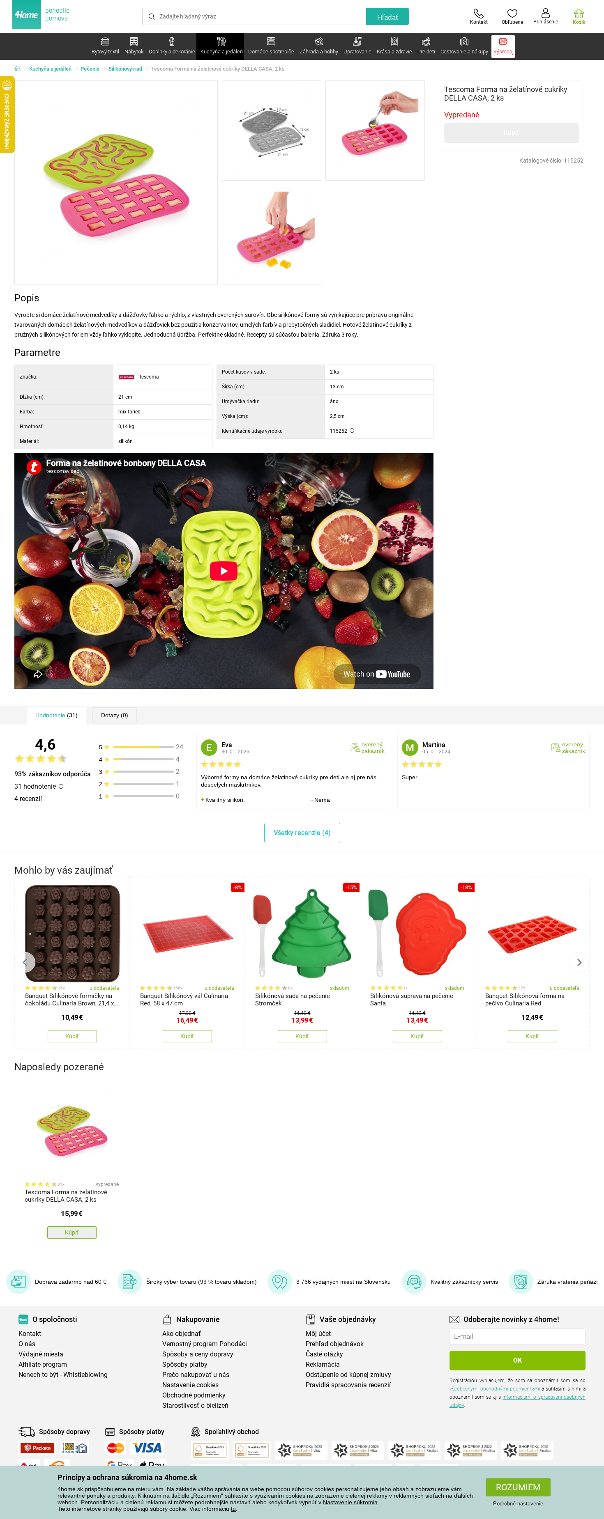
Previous (25, 962)
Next (579, 962)
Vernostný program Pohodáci (204, 1344)
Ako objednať (181, 1334)
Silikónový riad (125, 69)
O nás (26, 1344)
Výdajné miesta (40, 1354)
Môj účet (318, 1334)
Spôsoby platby (184, 1364)
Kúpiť (511, 132)
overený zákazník (373, 747)
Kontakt (29, 1334)
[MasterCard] (115, 1448)
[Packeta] (37, 1448)
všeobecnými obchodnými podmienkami (495, 1389)
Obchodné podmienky (194, 1395)
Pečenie (90, 69)
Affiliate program (42, 1364)
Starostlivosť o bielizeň (195, 1405)
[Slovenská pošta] (74, 1448)
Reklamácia (323, 1364)
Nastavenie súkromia (350, 1502)
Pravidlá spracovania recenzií (348, 1385)
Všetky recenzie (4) (302, 833)
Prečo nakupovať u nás (195, 1375)
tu (233, 1508)
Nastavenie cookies (190, 1385)
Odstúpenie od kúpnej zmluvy (348, 1375)
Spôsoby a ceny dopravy (197, 1354)
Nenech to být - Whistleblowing (63, 1375)
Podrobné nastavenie (518, 1504)
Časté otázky (324, 1354)
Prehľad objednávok (335, 1344)
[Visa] (147, 1448)
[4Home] (20, 69)
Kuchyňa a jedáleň (50, 69)
